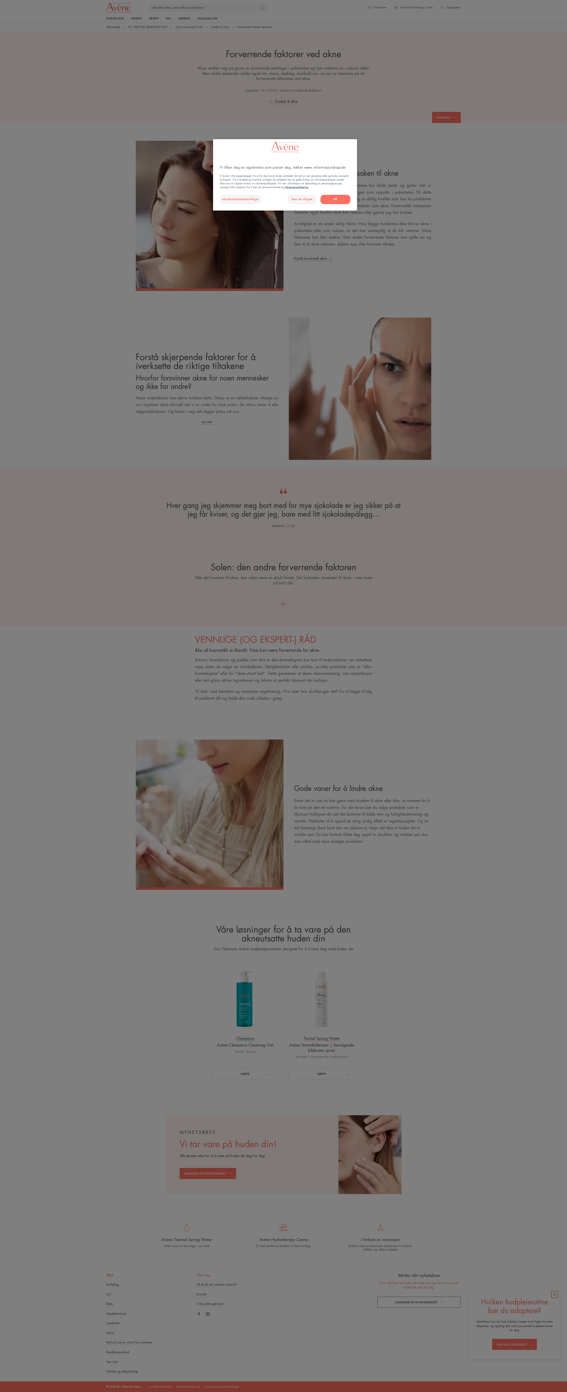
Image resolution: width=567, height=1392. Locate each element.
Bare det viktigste (302, 199)
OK (335, 199)
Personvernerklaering (296, 187)
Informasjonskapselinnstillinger (240, 199)
